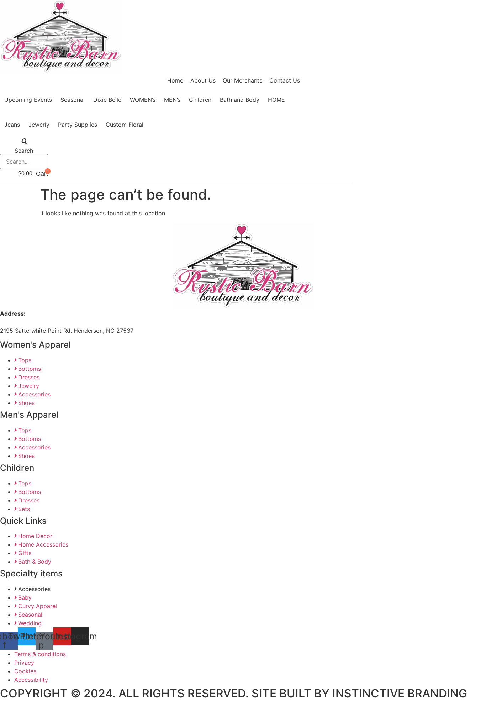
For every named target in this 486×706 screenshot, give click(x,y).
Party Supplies (77, 124)
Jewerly (38, 124)
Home (175, 80)
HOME (276, 99)
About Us (203, 80)
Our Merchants (242, 80)
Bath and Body (239, 99)
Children (200, 99)
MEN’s (172, 99)
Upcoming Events (28, 99)
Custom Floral (124, 124)
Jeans (12, 124)
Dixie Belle (107, 99)
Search (24, 150)
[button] (24, 141)
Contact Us (284, 80)
